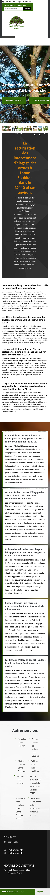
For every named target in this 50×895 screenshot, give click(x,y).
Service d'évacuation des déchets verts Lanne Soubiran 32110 (35, 785)
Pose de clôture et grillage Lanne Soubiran (35, 747)
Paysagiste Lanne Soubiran (22, 742)
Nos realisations (14, 101)
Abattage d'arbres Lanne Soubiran (22, 766)
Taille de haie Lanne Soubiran (35, 766)
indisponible (9, 2)
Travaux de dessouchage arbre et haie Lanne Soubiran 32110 (35, 807)
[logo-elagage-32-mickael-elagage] (16, 22)
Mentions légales (36, 892)
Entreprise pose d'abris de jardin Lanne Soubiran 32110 (20, 809)
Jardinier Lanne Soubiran (20, 780)
